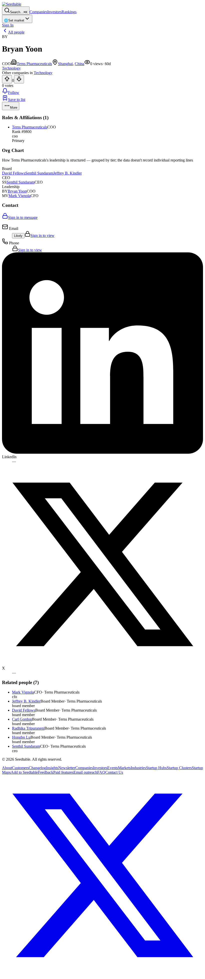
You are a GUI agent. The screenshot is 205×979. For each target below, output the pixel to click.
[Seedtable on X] (102, 974)
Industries (138, 768)
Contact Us (114, 772)
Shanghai (65, 64)
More (13, 107)
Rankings (69, 12)
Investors (54, 12)
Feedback (45, 772)
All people (16, 32)
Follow (13, 92)
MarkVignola (19, 196)
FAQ (101, 772)
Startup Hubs (156, 768)
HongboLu (21, 737)
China (79, 64)
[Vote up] (7, 79)
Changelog (37, 768)
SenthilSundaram (39, 173)
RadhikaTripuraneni (28, 728)
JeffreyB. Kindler (67, 173)
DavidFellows (13, 173)
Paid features (63, 772)
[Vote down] (19, 79)
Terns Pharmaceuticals (34, 64)
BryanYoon (17, 191)
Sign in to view (42, 235)
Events (112, 768)
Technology (43, 73)
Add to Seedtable (24, 772)
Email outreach (85, 772)
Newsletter (66, 768)
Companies (38, 12)
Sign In (8, 25)
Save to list (16, 99)
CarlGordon (22, 719)
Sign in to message (23, 217)
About (7, 768)
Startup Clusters (179, 768)
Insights (52, 768)
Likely (18, 236)
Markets (124, 768)
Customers (20, 768)
